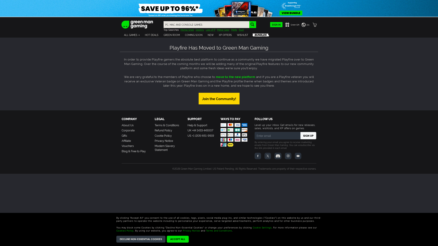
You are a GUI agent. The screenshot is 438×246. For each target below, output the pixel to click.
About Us (128, 125)
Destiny (200, 29)
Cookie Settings (262, 227)
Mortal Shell (187, 29)
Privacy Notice (164, 140)
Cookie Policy (163, 135)
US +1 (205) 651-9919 (201, 135)
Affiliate (126, 140)
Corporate (128, 130)
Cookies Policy (125, 230)
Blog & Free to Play (134, 151)
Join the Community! (219, 98)
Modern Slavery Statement (165, 147)
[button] (131, 35)
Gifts (124, 135)
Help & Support (197, 125)
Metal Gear (223, 29)
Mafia (234, 29)
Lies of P (210, 29)
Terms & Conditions (167, 125)
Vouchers (128, 146)
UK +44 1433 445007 (200, 130)
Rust (241, 29)
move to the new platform (235, 77)
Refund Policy (163, 130)
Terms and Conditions (219, 230)
